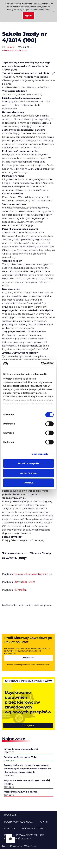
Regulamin (11, 815)
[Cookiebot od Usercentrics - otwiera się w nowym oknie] (41, 364)
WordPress (30, 846)
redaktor (10, 47)
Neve (5, 846)
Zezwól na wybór (28, 473)
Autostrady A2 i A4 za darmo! (21, 791)
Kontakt (9, 828)
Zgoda (28, 15)
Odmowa (28, 482)
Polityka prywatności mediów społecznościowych (24, 837)
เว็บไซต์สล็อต (20, 589)
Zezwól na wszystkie (28, 463)
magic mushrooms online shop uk (33, 574)
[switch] (49, 423)
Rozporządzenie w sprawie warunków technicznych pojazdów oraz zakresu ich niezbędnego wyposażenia (27, 769)
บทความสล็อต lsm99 (24, 581)
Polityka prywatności (18, 821)
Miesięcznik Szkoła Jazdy (14, 50)
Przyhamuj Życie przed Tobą (20, 757)
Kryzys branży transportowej (21, 749)
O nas (44, 821)
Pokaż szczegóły (39, 454)
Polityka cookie (32, 828)
